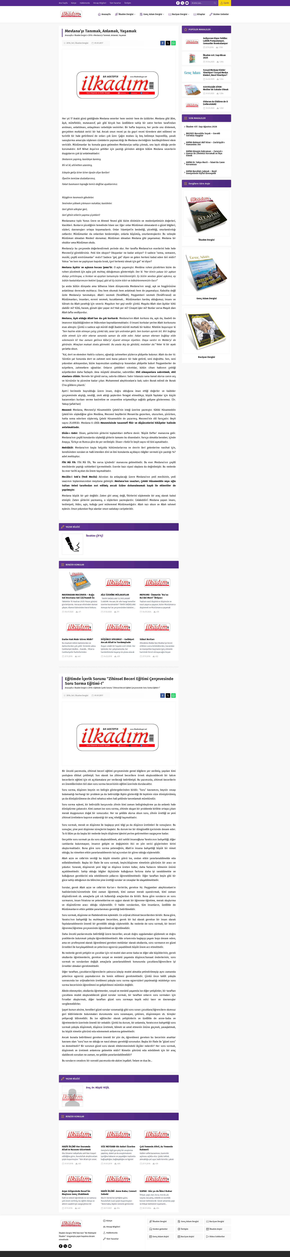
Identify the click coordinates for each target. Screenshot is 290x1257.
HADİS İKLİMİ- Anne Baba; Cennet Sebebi (119, 1193)
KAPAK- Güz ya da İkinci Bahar (156, 1191)
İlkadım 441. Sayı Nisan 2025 (214, 56)
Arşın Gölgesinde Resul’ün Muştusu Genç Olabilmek (76, 1193)
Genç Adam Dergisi (207, 298)
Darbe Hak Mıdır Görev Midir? (77, 639)
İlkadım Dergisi (80, 35)
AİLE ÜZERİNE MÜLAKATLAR (115, 594)
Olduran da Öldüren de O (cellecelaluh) (215, 102)
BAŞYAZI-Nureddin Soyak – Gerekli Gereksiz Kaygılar (203, 134)
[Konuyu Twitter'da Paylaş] (168, 43)
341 (72, 43)
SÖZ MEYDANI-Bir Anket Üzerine (118, 1146)
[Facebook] (178, 3)
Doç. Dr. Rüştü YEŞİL (97, 1087)
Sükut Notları (147, 639)
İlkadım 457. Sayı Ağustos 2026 (201, 126)
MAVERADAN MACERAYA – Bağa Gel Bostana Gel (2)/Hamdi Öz (78, 596)
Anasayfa (69, 35)
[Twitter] (182, 3)
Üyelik (226, 3)
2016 (90, 35)
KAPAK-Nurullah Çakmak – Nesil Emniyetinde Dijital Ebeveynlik (201, 172)
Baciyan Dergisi (206, 357)
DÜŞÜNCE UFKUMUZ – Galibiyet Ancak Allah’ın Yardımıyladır (117, 641)
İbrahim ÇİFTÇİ (94, 535)
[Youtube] (187, 3)
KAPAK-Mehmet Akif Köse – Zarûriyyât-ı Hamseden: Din (205, 143)
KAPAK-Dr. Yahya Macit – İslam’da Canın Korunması (205, 163)
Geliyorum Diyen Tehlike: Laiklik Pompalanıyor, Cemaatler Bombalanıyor (215, 41)
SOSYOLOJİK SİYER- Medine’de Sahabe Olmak (215, 88)
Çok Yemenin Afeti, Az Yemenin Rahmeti (156, 1148)
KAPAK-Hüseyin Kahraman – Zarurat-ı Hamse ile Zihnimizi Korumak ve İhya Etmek (204, 153)
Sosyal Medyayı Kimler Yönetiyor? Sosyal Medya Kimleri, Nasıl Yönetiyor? (215, 72)
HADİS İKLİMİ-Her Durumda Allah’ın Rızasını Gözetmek (76, 1148)
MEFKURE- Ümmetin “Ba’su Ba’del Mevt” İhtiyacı (154, 596)
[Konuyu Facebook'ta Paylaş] (162, 43)
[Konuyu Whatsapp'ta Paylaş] (173, 43)
